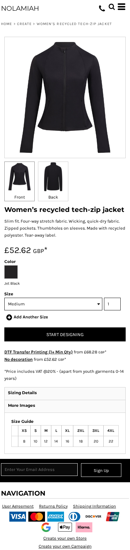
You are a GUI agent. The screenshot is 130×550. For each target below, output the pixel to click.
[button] (111, 6)
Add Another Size (31, 316)
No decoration (18, 359)
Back (53, 197)
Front (19, 197)
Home (6, 24)
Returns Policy (53, 506)
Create (24, 24)
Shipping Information (94, 506)
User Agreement (18, 506)
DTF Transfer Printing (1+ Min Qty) (38, 351)
